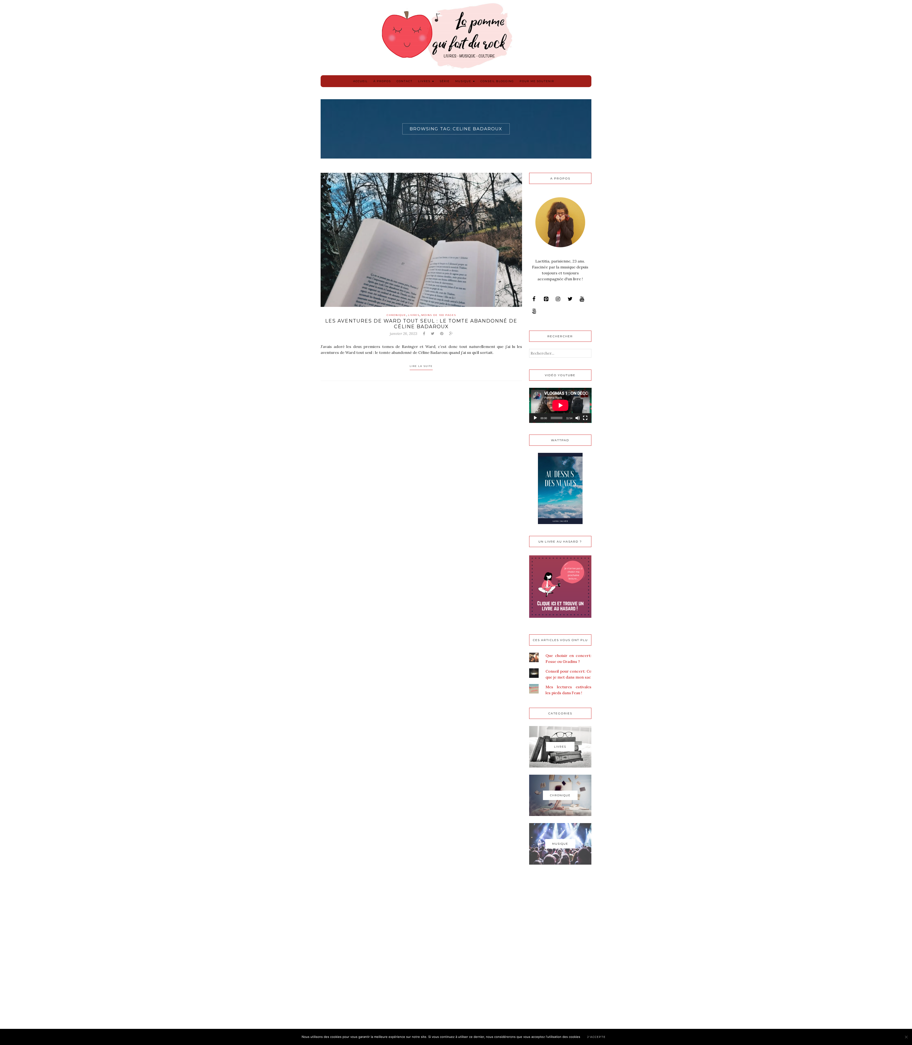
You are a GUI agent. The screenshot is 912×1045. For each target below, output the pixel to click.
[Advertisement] (560, 947)
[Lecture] (535, 418)
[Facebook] (534, 299)
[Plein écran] (585, 418)
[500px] (534, 311)
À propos (382, 81)
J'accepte (596, 1037)
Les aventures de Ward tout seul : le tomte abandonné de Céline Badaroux (421, 323)
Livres (425, 81)
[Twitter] (570, 299)
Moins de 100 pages (438, 315)
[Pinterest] (546, 299)
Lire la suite (421, 366)
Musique (463, 81)
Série (445, 81)
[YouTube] (582, 299)
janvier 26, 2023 (403, 333)
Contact (405, 81)
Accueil (360, 81)
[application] (560, 405)
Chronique (396, 315)
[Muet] (577, 418)
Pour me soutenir (537, 81)
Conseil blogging (497, 81)
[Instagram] (558, 299)
